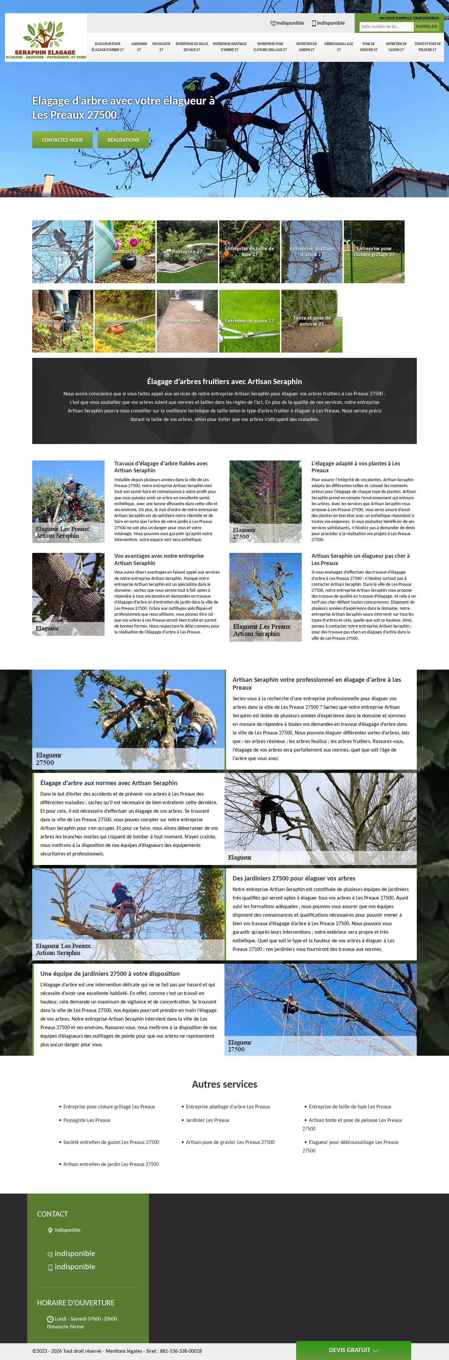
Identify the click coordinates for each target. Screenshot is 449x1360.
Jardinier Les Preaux (207, 1120)
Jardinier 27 (139, 47)
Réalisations (123, 140)
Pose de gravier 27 (369, 47)
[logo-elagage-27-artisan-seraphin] (46, 36)
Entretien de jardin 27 (306, 47)
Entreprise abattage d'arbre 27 (230, 47)
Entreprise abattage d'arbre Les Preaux (228, 1107)
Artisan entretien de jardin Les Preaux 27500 (111, 1164)
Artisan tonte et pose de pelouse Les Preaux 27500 (352, 1125)
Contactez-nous (62, 140)
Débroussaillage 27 (338, 47)
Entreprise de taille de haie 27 (192, 47)
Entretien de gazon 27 (396, 47)
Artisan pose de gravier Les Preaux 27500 (230, 1142)
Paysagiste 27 (161, 47)
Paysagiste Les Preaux (86, 1120)
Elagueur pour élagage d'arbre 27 (108, 47)
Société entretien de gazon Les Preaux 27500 (111, 1142)
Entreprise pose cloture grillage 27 (270, 47)
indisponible (290, 23)
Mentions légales (124, 1351)
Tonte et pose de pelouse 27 (427, 47)
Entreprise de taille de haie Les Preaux (350, 1107)
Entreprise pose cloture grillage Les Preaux (109, 1107)
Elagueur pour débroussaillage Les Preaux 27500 (350, 1147)
